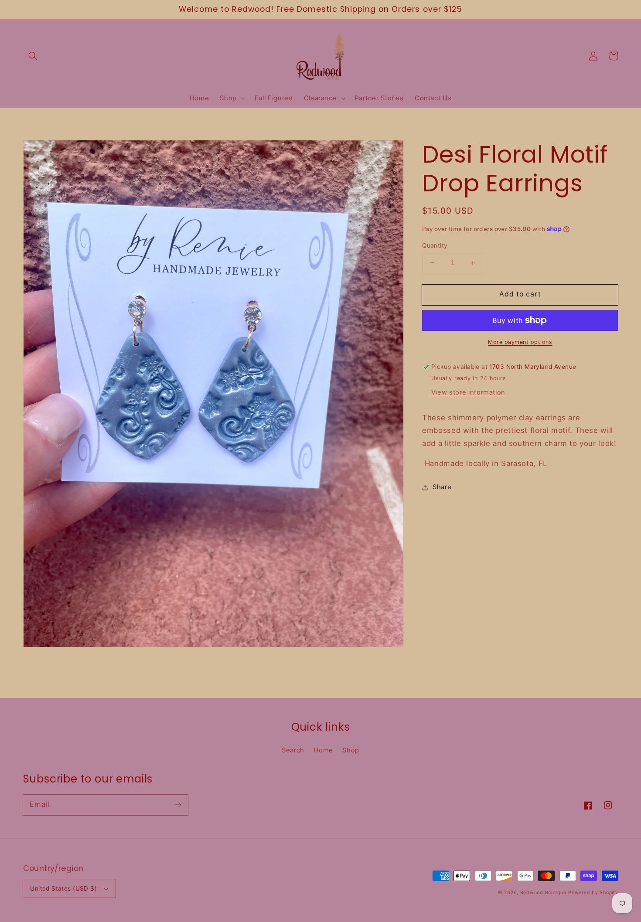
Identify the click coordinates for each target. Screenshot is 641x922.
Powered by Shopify (593, 892)
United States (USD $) (63, 888)
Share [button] (442, 487)
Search (293, 750)
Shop (350, 750)
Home (323, 750)
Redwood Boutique (543, 892)
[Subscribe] (177, 805)
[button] (33, 56)
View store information (468, 392)
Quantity (434, 245)
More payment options (520, 342)
